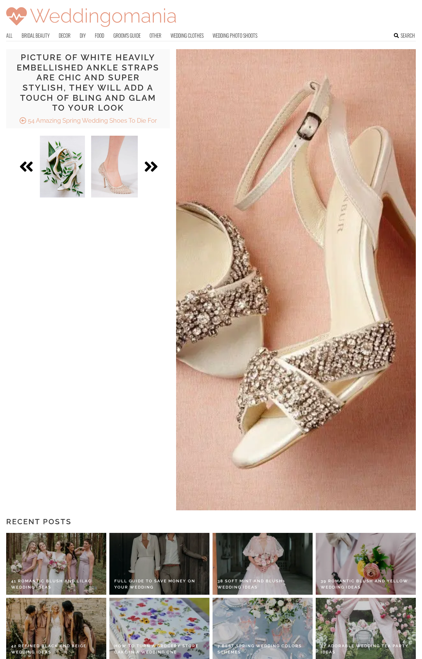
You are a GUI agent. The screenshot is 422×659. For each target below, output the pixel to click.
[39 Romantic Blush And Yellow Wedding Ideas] (366, 564)
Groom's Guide (127, 35)
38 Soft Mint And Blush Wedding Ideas (250, 584)
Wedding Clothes (187, 35)
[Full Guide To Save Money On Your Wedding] (159, 564)
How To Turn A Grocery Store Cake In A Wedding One (156, 649)
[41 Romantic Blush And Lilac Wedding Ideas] (56, 564)
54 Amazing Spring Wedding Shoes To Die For (91, 120)
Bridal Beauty (36, 35)
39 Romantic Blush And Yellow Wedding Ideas (364, 584)
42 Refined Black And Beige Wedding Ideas (49, 649)
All (9, 35)
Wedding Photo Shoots (235, 35)
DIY (83, 35)
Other (155, 35)
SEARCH (408, 35)
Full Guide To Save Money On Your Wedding (154, 584)
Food (99, 35)
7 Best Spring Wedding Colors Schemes (259, 649)
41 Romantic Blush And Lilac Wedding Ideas (51, 584)
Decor (64, 35)
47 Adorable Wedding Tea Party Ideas (365, 649)
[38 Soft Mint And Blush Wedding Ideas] (263, 564)
